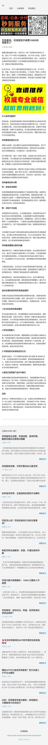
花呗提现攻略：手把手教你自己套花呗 (20, 466)
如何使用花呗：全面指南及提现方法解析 (21, 493)
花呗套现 (31, 8)
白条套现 (20, 8)
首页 (11, 8)
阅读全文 (42, 459)
